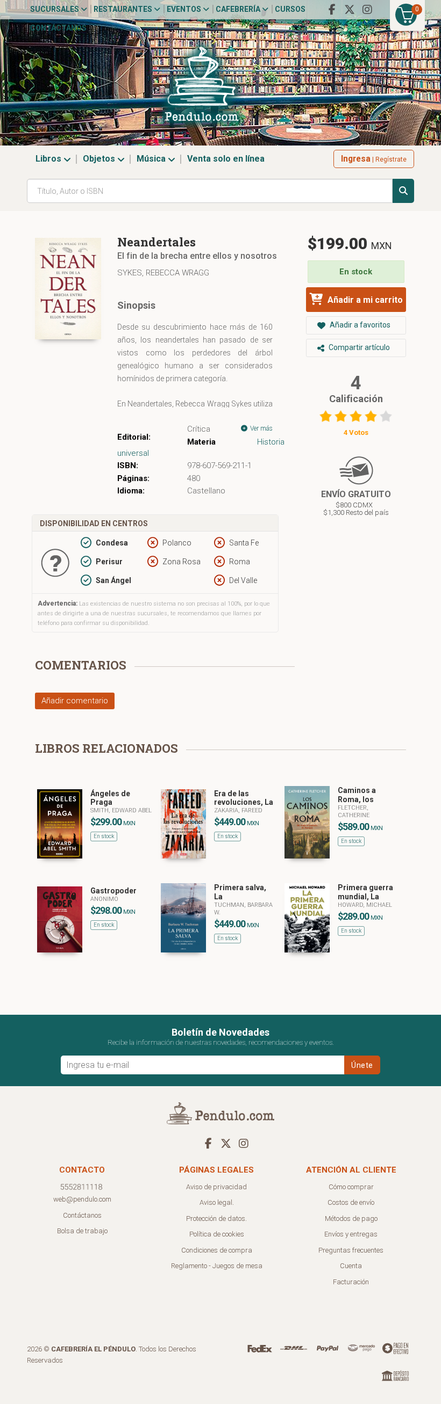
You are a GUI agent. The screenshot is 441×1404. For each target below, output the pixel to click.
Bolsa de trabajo (82, 1231)
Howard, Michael (365, 904)
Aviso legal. (217, 1202)
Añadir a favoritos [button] (359, 325)
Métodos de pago (351, 1218)
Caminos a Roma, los (357, 795)
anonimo (104, 899)
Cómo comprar (351, 1187)
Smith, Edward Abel (121, 810)
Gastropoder (113, 890)
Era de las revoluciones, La (243, 798)
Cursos (290, 9)
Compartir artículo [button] (358, 347)
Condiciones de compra (216, 1250)
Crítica (198, 429)
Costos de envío (351, 1202)
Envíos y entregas (351, 1234)
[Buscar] (403, 191)
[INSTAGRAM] (367, 9)
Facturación (351, 1282)
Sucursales (55, 9)
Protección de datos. (216, 1218)
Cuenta (351, 1266)
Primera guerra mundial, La (365, 892)
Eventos (185, 9)
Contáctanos (58, 28)
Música (152, 159)
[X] (350, 9)
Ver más (260, 428)
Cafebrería (239, 9)
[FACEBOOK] (332, 9)
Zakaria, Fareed (238, 810)
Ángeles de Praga (110, 798)
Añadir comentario (74, 700)
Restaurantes (124, 9)
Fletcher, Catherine (353, 811)
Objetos (100, 159)
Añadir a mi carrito (364, 300)
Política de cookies (216, 1234)
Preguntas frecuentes (350, 1250)
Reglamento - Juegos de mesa (216, 1266)
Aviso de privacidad (216, 1187)
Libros (49, 159)
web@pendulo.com (82, 1199)
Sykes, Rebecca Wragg (163, 273)
